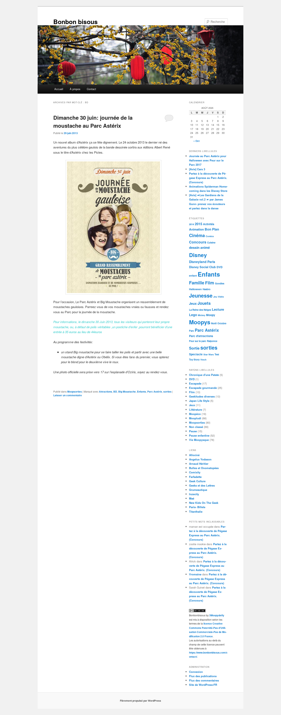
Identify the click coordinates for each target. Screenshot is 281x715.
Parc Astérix (154, 391)
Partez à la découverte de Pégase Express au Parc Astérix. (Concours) (208, 178)
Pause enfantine (199, 435)
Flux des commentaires (204, 680)
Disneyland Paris (202, 261)
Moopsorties (74, 391)
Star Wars (208, 354)
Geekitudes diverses (202, 396)
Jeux (193, 303)
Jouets (204, 303)
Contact (91, 89)
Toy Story (194, 359)
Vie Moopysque (199, 440)
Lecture (218, 309)
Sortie (194, 348)
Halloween (195, 289)
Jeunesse (200, 295)
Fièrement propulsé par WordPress (140, 700)
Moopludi (195, 418)
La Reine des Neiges (200, 310)
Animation (196, 229)
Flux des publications (203, 676)
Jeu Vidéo (218, 296)
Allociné (194, 455)
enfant (193, 275)
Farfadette (195, 477)
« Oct (196, 141)
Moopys (199, 322)
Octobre (221, 323)
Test (217, 354)
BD (115, 391)
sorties (167, 391)
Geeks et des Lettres (202, 485)
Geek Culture (197, 481)
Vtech (203, 359)
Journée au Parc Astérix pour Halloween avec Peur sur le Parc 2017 (207, 160)
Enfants (141, 391)
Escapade (195, 383)
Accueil (58, 89)
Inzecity (194, 494)
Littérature (195, 409)
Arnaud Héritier (198, 464)
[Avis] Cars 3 (197, 169)
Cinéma (197, 235)
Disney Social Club (202, 267)
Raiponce (212, 341)
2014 (191, 224)
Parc (191, 331)
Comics (210, 236)
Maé (191, 498)
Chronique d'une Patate (204, 375)
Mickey (201, 315)
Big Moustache (127, 391)
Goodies (219, 283)
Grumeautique (198, 490)
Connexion (196, 672)
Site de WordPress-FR (203, 685)
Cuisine (211, 242)
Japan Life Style (199, 401)
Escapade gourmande (203, 388)
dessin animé (199, 247)
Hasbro (206, 289)
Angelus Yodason (200, 459)
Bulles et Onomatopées (204, 468)
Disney (198, 255)
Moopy (210, 315)
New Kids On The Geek (203, 503)
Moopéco (195, 414)
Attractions (105, 391)
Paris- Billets (197, 507)
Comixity (194, 472)
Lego (193, 314)
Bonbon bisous (75, 21)
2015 (198, 223)
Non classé (196, 427)
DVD (220, 267)
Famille (196, 282)
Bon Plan (212, 229)
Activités (208, 224)
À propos (75, 89)
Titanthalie (195, 511)
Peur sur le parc (197, 341)
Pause (193, 431)
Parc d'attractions (201, 336)
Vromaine (195, 574)
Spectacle (196, 354)
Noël (214, 323)
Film (209, 283)
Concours (197, 242)
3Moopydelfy (216, 615)
